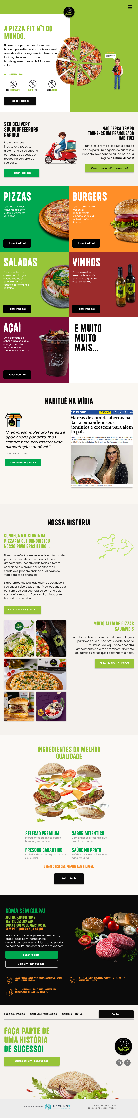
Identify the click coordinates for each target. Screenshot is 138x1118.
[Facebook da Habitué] (127, 1062)
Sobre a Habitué (72, 1014)
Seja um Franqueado (43, 1014)
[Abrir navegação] (130, 7)
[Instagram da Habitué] (119, 1062)
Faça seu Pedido (14, 1014)
